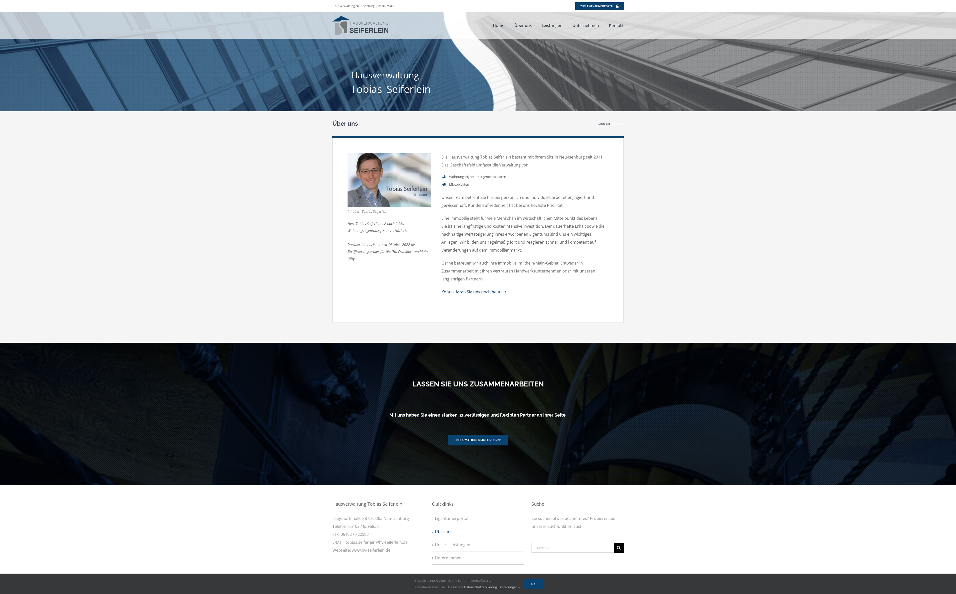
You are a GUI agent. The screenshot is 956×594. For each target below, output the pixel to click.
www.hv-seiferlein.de (371, 550)
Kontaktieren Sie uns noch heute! (473, 292)
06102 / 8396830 (363, 526)
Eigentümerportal (451, 518)
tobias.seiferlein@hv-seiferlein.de (377, 542)
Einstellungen (508, 587)
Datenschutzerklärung (480, 587)
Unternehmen (448, 558)
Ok (533, 584)
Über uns (443, 531)
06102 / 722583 (355, 534)
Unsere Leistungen (452, 544)
